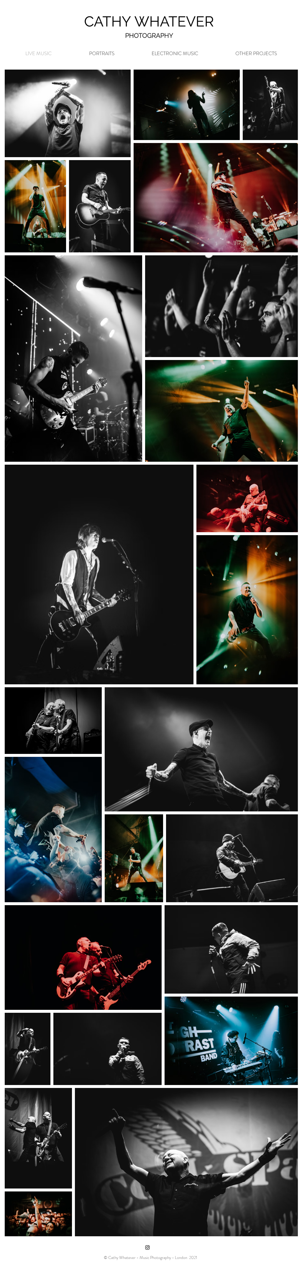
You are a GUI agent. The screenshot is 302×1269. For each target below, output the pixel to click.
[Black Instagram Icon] (147, 1247)
